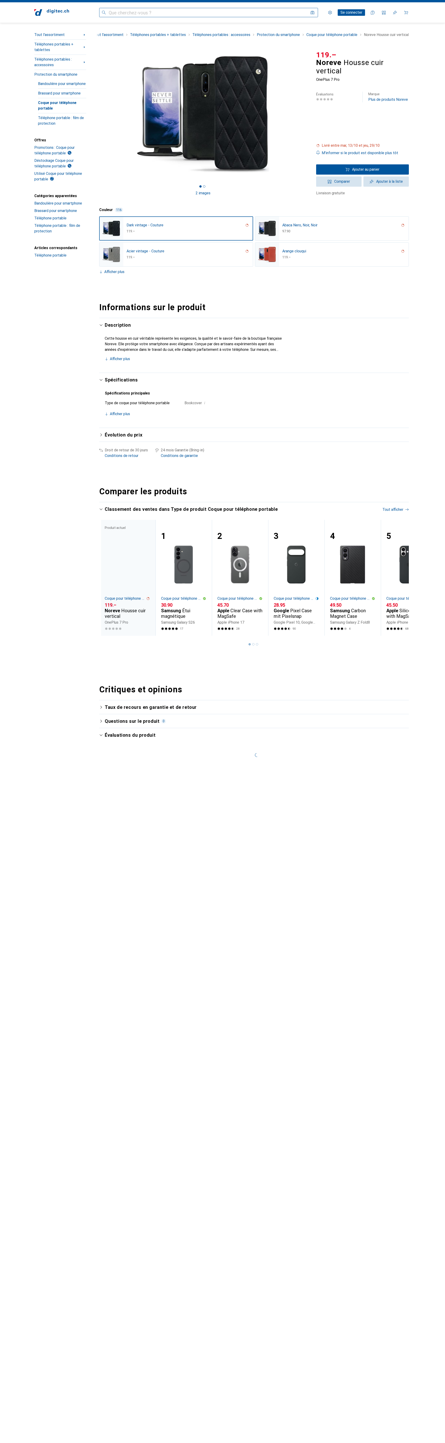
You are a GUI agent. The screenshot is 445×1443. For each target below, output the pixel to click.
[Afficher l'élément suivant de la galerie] (307, 114)
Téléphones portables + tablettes (53, 47)
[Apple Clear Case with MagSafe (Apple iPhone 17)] (240, 578)
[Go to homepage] (51, 12)
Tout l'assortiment (49, 35)
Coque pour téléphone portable (57, 106)
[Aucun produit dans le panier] (406, 12)
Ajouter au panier (365, 169)
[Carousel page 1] (200, 186)
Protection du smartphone (55, 74)
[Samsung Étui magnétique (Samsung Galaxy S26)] (184, 578)
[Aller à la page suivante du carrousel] (400, 577)
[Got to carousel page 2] (204, 186)
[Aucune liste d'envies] (395, 12)
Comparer (342, 181)
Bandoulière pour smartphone (62, 83)
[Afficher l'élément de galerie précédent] (98, 114)
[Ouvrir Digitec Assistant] (372, 12)
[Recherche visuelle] (312, 12)
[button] (362, 145)
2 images (203, 193)
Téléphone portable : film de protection (61, 121)
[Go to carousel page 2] (253, 644)
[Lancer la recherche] (103, 12)
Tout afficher (392, 509)
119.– (326, 55)
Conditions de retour (121, 455)
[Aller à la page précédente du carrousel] (107, 577)
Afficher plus (114, 272)
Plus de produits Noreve (388, 97)
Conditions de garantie (179, 455)
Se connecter (351, 12)
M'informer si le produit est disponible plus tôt (360, 153)
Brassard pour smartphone (59, 93)
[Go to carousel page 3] (257, 644)
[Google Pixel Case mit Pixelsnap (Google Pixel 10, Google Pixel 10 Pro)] (296, 578)
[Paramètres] (330, 12)
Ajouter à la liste (389, 181)
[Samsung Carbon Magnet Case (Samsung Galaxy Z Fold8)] (352, 578)
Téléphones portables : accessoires (53, 62)
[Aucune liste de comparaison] (384, 12)
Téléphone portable (50, 218)
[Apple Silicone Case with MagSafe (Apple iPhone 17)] (409, 578)
